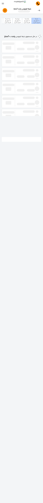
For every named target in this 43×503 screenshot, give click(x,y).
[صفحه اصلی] (20, 4)
